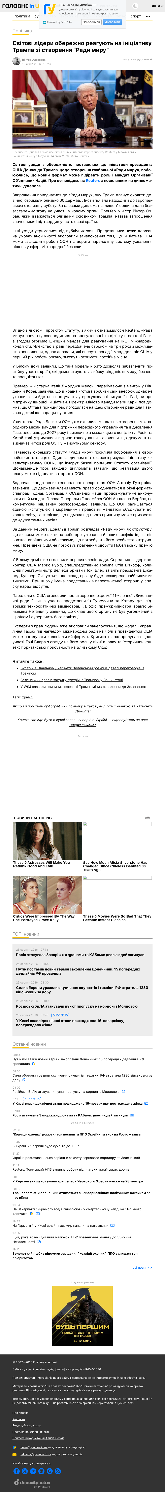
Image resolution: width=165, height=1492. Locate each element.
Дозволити (112, 22)
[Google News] (49, 1471)
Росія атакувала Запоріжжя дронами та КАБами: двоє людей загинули (70, 1113)
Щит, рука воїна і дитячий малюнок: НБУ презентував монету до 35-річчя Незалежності (71, 1237)
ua (154, 6)
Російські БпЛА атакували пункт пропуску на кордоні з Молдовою (66, 1090)
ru (158, 6)
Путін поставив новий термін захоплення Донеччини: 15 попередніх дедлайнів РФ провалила (78, 1059)
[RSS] (58, 1471)
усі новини (141, 1267)
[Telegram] (33, 1471)
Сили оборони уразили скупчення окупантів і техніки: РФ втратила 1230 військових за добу (82, 1076)
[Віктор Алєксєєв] (16, 64)
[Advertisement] (82, 290)
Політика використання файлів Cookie (38, 1438)
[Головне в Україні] (22, 6)
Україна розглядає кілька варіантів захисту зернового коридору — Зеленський (76, 1156)
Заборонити (91, 22)
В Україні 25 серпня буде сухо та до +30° (45, 1144)
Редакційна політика (26, 1425)
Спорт (136, 16)
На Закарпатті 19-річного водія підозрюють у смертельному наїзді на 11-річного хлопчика (76, 1209)
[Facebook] (16, 1471)
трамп (27, 697)
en (162, 6)
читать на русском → (138, 59)
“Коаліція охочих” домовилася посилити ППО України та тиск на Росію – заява (76, 1132)
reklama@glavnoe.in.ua (36, 1454)
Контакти (18, 1419)
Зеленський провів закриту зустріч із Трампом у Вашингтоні (72, 680)
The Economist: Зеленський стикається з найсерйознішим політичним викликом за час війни (81, 1193)
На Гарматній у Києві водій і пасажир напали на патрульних (60, 1224)
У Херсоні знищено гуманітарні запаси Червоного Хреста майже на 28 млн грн (77, 1179)
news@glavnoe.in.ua (34, 1447)
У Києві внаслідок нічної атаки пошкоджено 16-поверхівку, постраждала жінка (77, 1101)
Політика (22, 16)
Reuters (93, 180)
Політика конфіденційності (30, 1431)
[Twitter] (25, 1471)
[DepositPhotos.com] (32, 1484)
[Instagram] (41, 1471)
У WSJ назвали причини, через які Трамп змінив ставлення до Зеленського (84, 687)
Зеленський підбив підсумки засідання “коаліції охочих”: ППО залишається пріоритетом (74, 1254)
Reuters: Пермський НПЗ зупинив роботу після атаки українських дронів (70, 1168)
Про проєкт (20, 1412)
